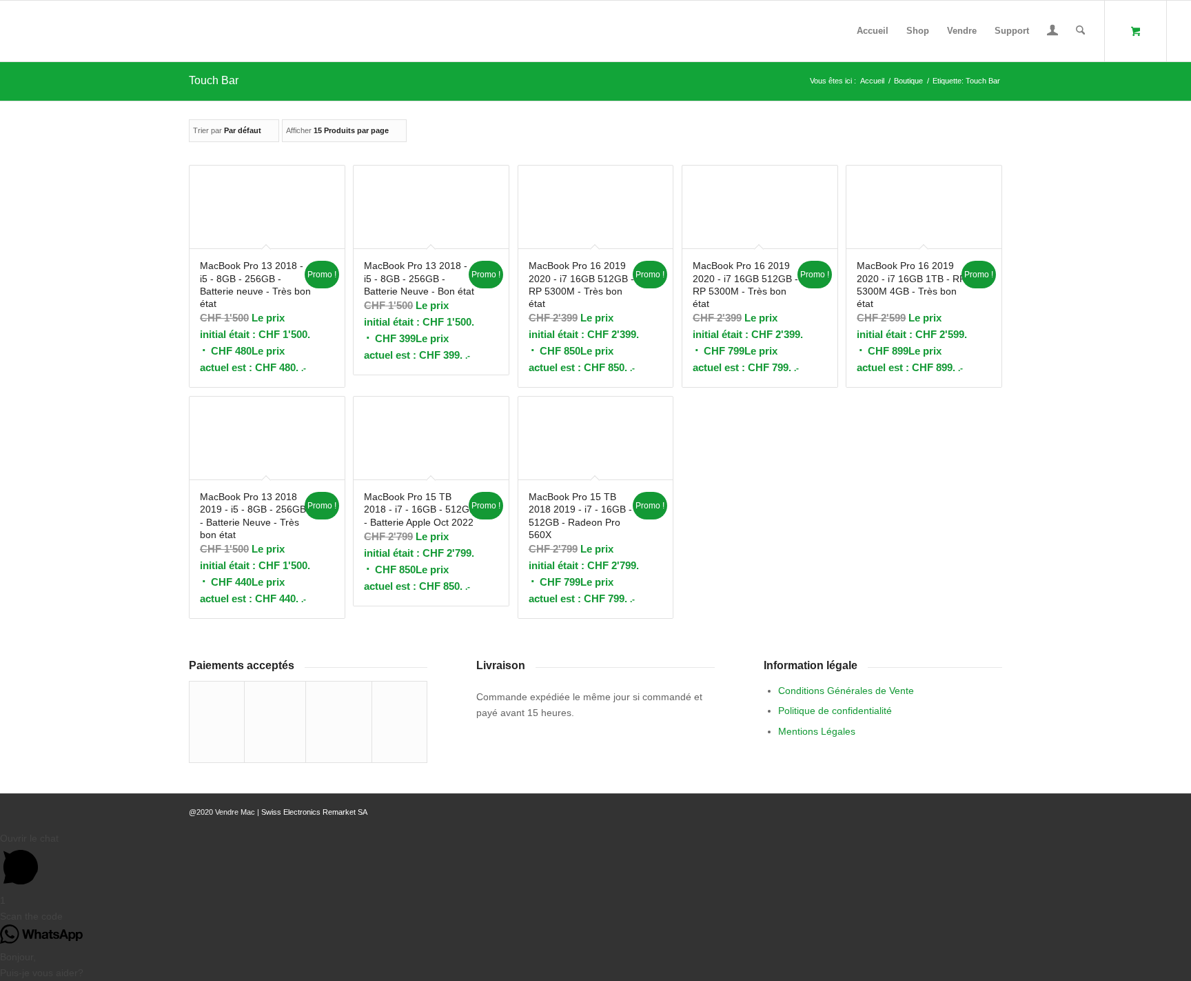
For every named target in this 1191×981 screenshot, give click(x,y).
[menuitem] (872, 31)
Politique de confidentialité (835, 710)
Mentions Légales (816, 731)
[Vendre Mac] (25, 31)
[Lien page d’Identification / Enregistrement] (1052, 32)
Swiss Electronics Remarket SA (314, 812)
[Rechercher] (1080, 31)
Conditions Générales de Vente (846, 690)
